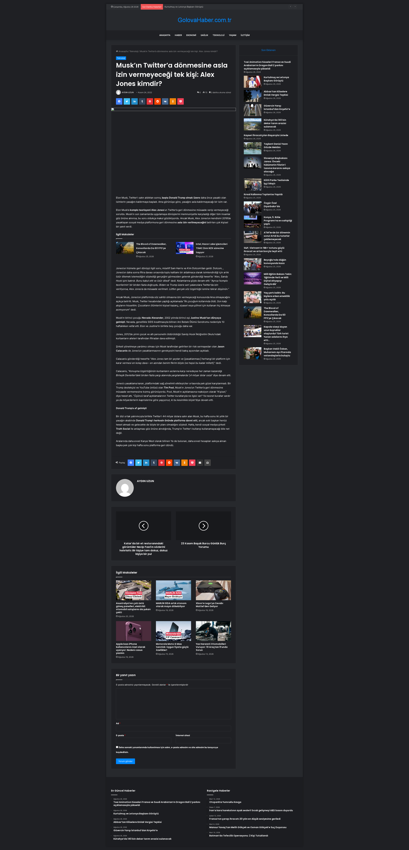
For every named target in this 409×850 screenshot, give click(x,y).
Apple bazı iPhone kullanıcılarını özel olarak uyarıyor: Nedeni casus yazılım (130, 648)
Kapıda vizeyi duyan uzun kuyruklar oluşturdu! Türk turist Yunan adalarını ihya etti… (276, 333)
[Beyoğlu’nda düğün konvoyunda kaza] (252, 264)
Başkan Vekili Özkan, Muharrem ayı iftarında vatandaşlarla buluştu (277, 352)
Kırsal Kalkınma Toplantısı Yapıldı (263, 194)
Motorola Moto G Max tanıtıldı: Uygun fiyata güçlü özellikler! (172, 647)
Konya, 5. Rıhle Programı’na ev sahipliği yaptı (278, 221)
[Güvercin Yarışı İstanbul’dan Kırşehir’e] (252, 110)
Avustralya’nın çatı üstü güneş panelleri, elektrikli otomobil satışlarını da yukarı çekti (133, 608)
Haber (178, 35)
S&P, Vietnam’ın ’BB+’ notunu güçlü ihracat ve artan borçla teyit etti (264, 249)
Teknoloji (218, 35)
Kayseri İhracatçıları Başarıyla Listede (266, 135)
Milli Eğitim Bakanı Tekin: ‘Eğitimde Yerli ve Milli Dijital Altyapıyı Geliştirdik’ (278, 279)
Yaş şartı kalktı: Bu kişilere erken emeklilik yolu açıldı (277, 296)
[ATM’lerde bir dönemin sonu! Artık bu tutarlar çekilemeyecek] (252, 237)
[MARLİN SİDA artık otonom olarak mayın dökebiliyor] (173, 590)
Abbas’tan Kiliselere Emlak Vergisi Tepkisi (185, 6)
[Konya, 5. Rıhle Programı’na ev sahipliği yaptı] (252, 222)
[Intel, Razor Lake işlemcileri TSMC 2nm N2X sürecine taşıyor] (184, 248)
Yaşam (232, 35)
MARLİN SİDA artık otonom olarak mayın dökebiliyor (171, 605)
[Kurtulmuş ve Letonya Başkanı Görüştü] (252, 82)
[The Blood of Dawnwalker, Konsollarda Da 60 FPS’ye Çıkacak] (125, 248)
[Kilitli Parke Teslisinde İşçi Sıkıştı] (252, 185)
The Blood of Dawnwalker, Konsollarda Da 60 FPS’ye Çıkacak (151, 248)
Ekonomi (191, 35)
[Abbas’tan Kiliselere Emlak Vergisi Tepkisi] (252, 96)
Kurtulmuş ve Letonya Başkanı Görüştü (276, 79)
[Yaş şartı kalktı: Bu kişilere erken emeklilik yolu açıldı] (252, 297)
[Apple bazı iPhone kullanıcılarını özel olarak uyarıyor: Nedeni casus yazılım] (133, 631)
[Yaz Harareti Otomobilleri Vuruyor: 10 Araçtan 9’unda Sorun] (213, 631)
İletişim (245, 35)
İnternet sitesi (183, 735)
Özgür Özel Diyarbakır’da (272, 204)
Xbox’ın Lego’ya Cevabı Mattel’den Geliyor (209, 605)
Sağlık (204, 35)
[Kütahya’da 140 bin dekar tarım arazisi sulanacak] (252, 124)
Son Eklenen (268, 50)
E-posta (121, 735)
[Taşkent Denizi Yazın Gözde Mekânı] (252, 148)
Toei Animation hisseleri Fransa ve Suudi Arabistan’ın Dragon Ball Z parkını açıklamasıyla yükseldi (267, 65)
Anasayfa (164, 35)
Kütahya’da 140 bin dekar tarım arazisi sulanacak (275, 123)
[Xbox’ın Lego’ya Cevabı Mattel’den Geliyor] (213, 590)
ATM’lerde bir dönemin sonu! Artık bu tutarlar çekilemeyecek (277, 236)
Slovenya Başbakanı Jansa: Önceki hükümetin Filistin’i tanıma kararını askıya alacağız (277, 165)
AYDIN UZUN (128, 92)
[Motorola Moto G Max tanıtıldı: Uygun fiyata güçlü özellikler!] (173, 631)
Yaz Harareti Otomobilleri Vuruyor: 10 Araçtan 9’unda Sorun (212, 647)
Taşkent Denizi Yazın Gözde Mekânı (276, 145)
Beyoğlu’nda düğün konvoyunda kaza (275, 261)
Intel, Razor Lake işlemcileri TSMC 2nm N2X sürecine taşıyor (212, 248)
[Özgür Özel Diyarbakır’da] (252, 207)
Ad (118, 723)
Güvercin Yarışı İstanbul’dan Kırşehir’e (277, 107)
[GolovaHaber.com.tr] (204, 20)
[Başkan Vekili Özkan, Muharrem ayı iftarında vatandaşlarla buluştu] (252, 353)
